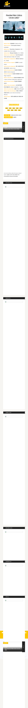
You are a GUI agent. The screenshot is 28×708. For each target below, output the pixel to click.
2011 (8, 110)
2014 (14, 108)
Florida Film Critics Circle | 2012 (12, 129)
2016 (7, 108)
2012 (21, 108)
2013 (17, 108)
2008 (19, 110)
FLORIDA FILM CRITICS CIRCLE (16, 115)
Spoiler (6, 127)
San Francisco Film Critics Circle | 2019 (12, 649)
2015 (10, 108)
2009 (16, 110)
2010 (12, 110)
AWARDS (14, 117)
